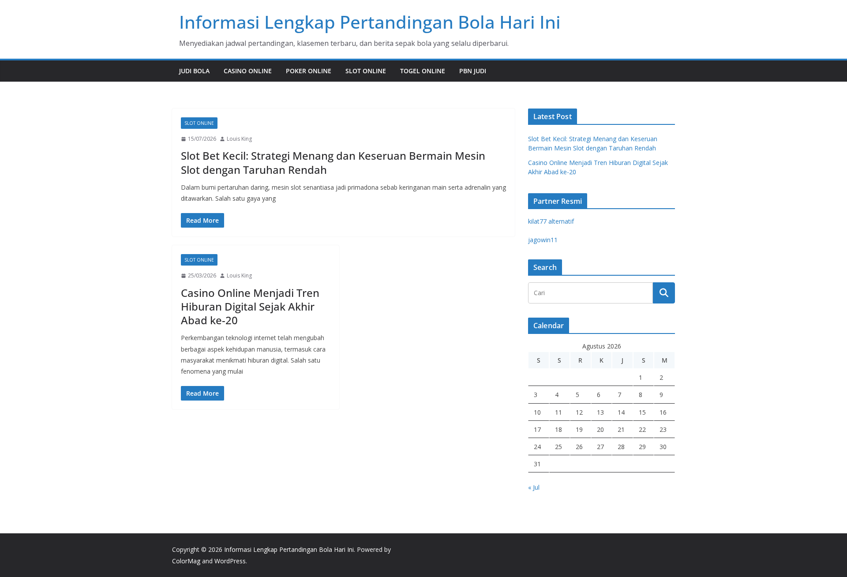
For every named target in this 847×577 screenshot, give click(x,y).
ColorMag (186, 561)
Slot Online (365, 71)
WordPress (230, 561)
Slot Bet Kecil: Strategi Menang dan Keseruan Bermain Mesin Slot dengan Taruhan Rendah (333, 162)
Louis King (239, 138)
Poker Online (308, 71)
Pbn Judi (472, 71)
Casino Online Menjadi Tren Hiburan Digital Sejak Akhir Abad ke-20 (250, 306)
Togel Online (422, 71)
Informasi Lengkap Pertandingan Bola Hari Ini (370, 22)
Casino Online (248, 71)
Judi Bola (194, 71)
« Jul (534, 487)
